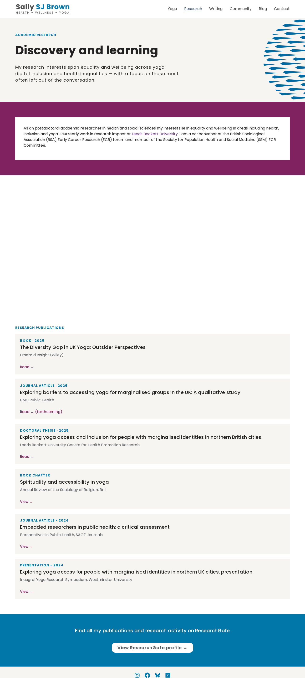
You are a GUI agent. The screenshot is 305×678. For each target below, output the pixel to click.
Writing (216, 8)
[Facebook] (147, 675)
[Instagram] (137, 675)
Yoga (172, 8)
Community (241, 8)
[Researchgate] (168, 675)
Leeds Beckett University (155, 134)
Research (193, 8)
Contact (282, 8)
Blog (263, 8)
